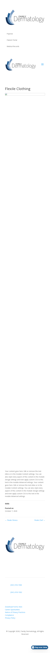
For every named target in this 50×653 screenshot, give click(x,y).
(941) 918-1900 (16, 585)
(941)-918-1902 (16, 592)
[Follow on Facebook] (23, 641)
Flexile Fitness (11, 520)
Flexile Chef (39, 520)
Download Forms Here (13, 607)
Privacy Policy (10, 618)
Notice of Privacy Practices (15, 612)
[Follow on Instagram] (27, 641)
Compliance (9, 615)
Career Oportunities (12, 609)
